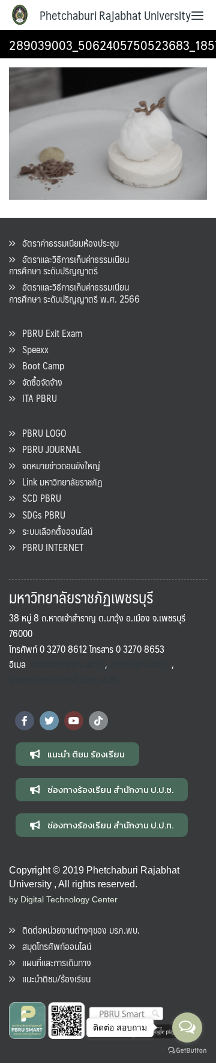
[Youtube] (73, 720)
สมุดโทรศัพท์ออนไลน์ (53, 946)
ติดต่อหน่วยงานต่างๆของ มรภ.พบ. (77, 930)
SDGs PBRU (40, 515)
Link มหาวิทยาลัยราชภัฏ (59, 481)
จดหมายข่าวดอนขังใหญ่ (57, 465)
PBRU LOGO (40, 433)
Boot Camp (39, 365)
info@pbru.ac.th (139, 664)
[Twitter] (49, 720)
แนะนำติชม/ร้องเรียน (53, 978)
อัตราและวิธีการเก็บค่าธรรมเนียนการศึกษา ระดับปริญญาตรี (69, 265)
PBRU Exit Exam (48, 333)
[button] (77, 754)
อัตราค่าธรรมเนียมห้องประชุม (67, 243)
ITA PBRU (36, 398)
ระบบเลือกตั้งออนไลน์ (53, 531)
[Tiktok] (98, 720)
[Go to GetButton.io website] (187, 1051)
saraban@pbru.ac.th (68, 664)
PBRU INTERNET (49, 547)
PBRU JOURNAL (48, 449)
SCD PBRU (38, 498)
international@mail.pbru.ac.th (63, 679)
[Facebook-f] (24, 720)
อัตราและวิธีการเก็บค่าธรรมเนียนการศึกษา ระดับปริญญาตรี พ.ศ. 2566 (74, 292)
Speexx (32, 349)
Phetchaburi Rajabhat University (115, 15)
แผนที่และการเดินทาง (53, 962)
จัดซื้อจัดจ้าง (38, 382)
